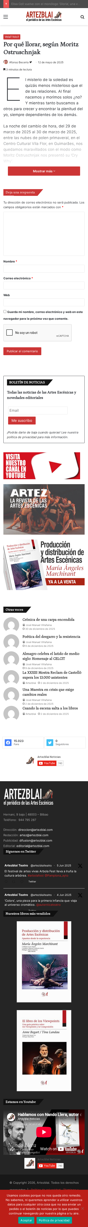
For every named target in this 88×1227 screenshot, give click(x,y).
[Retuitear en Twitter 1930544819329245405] (15, 882)
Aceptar (26, 1220)
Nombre (10, 261)
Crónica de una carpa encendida (48, 620)
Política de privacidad (54, 1220)
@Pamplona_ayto (56, 875)
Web (6, 295)
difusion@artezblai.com (35, 840)
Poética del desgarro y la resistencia (51, 637)
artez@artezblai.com (34, 835)
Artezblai (31, 683)
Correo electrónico (18, 278)
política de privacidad (22, 437)
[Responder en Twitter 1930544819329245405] (7, 882)
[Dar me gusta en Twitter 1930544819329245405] (23, 882)
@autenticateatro (48, 904)
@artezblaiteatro (41, 865)
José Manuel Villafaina (39, 625)
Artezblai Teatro (16, 865)
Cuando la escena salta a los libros (50, 708)
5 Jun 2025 (64, 865)
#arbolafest (36, 875)
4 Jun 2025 (64, 895)
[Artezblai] (44, 16)
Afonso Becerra (19, 62)
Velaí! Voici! (12, 36)
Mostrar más (43, 171)
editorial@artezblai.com (32, 846)
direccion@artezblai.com (35, 829)
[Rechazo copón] (82, 1208)
